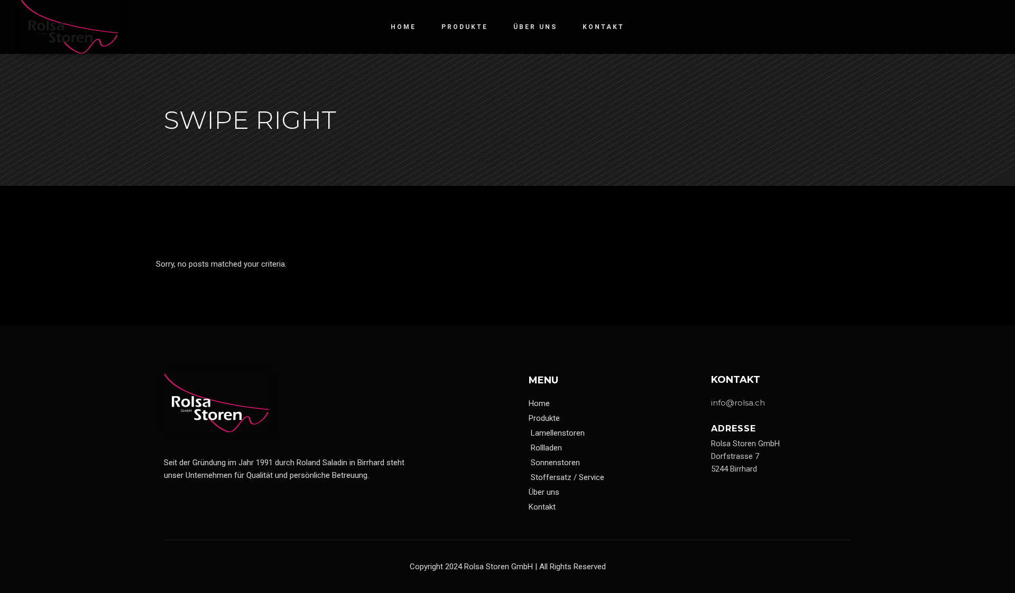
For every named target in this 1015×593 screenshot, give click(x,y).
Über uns (544, 492)
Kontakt (542, 507)
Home (539, 403)
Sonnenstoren (555, 462)
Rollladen (546, 448)
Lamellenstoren (558, 433)
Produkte (544, 418)
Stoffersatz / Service (567, 477)
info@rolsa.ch (738, 403)
